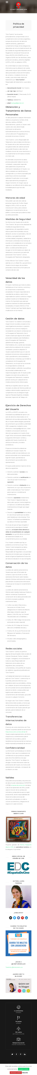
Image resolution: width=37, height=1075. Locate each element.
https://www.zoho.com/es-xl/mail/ (15, 732)
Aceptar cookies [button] (23, 1069)
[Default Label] (10, 918)
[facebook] (16, 1054)
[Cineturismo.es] (18, 9)
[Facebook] (18, 918)
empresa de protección (18, 785)
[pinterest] (20, 1054)
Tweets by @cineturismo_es (14, 967)
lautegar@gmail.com (17, 103)
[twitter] (12, 1054)
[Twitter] (14, 918)
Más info (25, 1072)
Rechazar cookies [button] (16, 1072)
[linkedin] (25, 1054)
